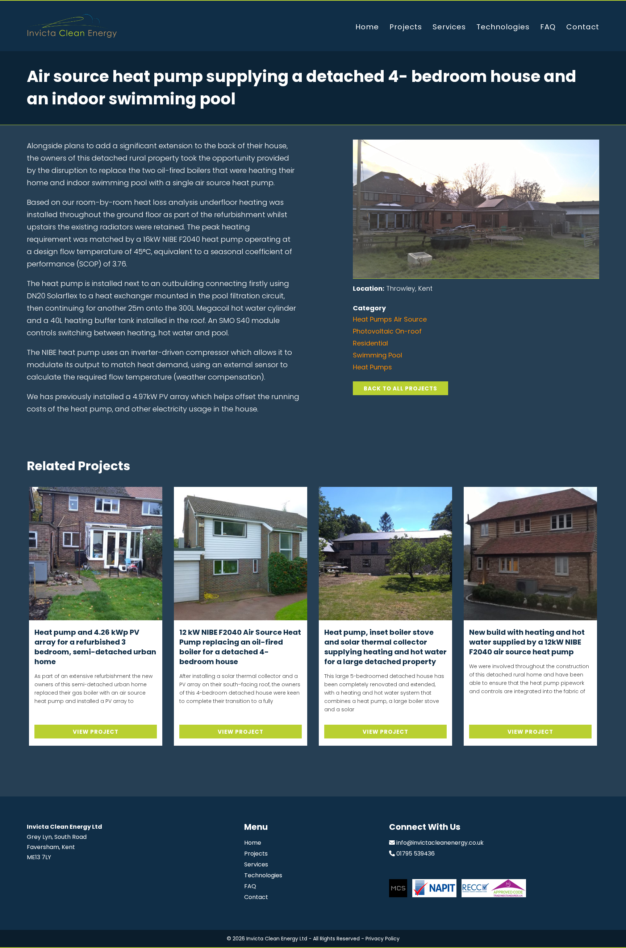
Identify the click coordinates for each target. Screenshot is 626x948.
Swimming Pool (377, 355)
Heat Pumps (372, 367)
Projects (405, 27)
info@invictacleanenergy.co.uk (440, 843)
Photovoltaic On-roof (387, 331)
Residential (370, 343)
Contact (582, 27)
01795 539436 (415, 853)
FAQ (548, 27)
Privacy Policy (383, 938)
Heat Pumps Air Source (390, 319)
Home (367, 27)
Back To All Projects (400, 388)
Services (449, 27)
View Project (95, 732)
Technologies (503, 27)
